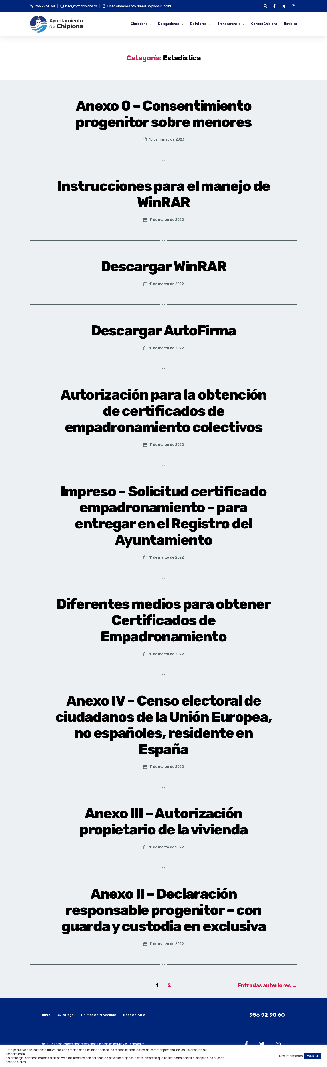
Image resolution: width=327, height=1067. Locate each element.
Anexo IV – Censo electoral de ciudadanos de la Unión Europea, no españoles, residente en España (163, 725)
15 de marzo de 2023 (166, 139)
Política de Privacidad (98, 1015)
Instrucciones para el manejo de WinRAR (163, 194)
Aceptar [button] (312, 1056)
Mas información (291, 1056)
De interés (198, 24)
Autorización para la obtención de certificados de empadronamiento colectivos (163, 411)
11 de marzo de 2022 (166, 220)
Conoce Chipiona (264, 24)
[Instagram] (278, 1044)
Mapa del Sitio (134, 1015)
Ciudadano (139, 24)
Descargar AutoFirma (163, 330)
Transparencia (228, 24)
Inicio (46, 1015)
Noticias (290, 24)
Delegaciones (168, 24)
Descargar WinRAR (163, 266)
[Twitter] (262, 1044)
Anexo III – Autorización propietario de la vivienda (163, 821)
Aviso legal (65, 1015)
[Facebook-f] (246, 1044)
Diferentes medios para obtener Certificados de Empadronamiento (163, 620)
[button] (265, 6)
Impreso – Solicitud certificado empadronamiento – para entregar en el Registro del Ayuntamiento (164, 516)
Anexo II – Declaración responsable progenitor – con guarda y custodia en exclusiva (163, 910)
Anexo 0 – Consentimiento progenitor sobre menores (163, 114)
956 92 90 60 (267, 1015)
